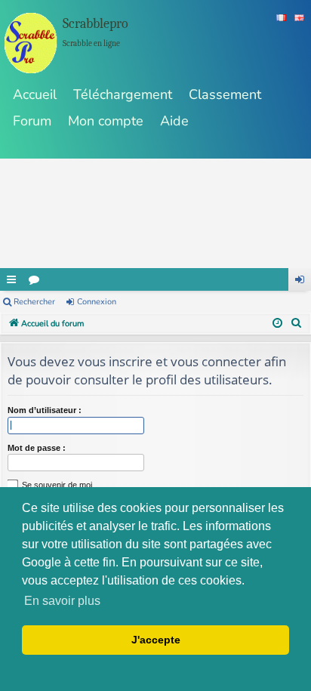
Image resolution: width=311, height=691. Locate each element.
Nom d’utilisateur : (45, 410)
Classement (225, 94)
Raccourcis (11, 279)
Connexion (96, 301)
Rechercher (34, 301)
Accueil (35, 94)
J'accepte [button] (155, 640)
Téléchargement (122, 94)
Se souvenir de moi (56, 484)
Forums (34, 279)
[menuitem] (296, 324)
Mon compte (105, 121)
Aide (174, 121)
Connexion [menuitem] (299, 279)
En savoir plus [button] (62, 600)
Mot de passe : (37, 447)
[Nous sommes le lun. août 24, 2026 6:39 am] (277, 324)
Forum (32, 121)
